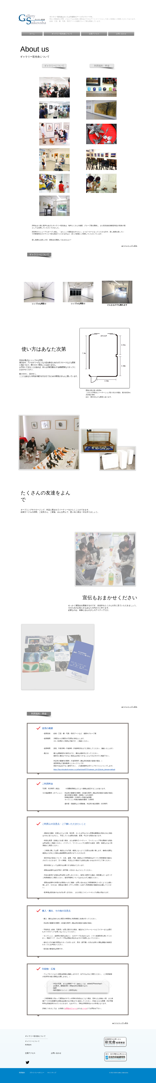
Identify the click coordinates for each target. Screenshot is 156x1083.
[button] (39, 254)
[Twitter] (27, 1062)
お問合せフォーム (71, 1008)
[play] (131, 581)
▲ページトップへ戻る (129, 246)
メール (84, 1008)
